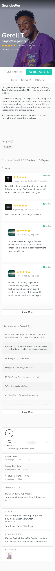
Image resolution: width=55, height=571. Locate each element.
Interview (39, 80)
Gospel (8, 515)
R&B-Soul (10, 519)
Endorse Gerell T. (12, 160)
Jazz (24, 515)
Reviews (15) (26, 80)
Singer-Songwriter (24, 519)
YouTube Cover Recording (17, 476)
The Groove (33, 209)
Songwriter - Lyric (13, 466)
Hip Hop (17, 515)
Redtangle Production (38, 181)
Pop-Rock (37, 515)
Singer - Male (11, 456)
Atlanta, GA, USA (10, 49)
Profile (14, 80)
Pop (29, 515)
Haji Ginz (35, 234)
